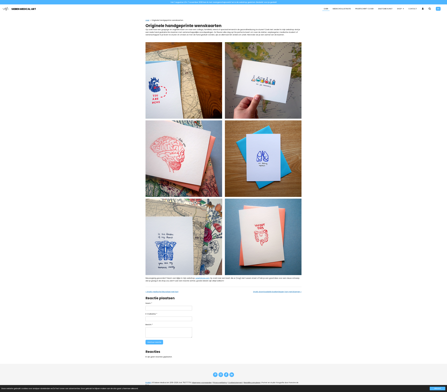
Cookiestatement (235, 382)
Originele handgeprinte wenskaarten (167, 20)
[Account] (422, 9)
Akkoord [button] (437, 388)
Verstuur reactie (154, 342)
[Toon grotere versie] (184, 80)
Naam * (149, 303)
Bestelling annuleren (252, 382)
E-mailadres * (151, 314)
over (147, 20)
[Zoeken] (429, 9)
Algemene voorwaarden (202, 382)
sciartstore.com (202, 278)
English (148, 382)
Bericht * (149, 324)
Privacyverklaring (220, 382)
